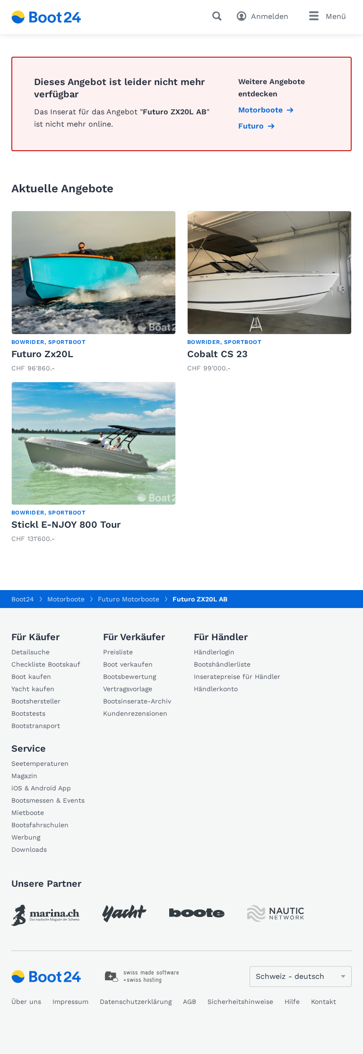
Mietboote (27, 812)
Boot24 (22, 599)
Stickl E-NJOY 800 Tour (66, 524)
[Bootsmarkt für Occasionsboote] (46, 17)
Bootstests (28, 713)
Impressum (70, 1001)
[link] (93, 292)
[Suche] (219, 16)
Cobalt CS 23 (217, 354)
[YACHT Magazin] (124, 913)
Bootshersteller (35, 701)
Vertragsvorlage (127, 689)
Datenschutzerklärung (136, 1001)
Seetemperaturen (40, 763)
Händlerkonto (216, 689)
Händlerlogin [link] (214, 652)
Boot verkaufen (128, 664)
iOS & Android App (41, 788)
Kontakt (323, 1001)
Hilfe (292, 1001)
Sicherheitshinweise (240, 1001)
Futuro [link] (251, 125)
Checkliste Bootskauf (45, 664)
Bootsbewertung (129, 676)
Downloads (29, 849)
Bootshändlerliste (222, 664)
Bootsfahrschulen (40, 825)
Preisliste (118, 652)
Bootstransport (35, 725)
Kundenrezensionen (135, 713)
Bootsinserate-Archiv (137, 701)
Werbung (25, 837)
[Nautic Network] (275, 913)
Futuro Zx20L (42, 354)
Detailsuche (30, 652)
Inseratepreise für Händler (237, 676)
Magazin (24, 776)
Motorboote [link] (260, 109)
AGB (189, 1001)
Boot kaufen (31, 676)
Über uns (26, 1001)
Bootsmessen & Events (48, 800)
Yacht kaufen (32, 689)
